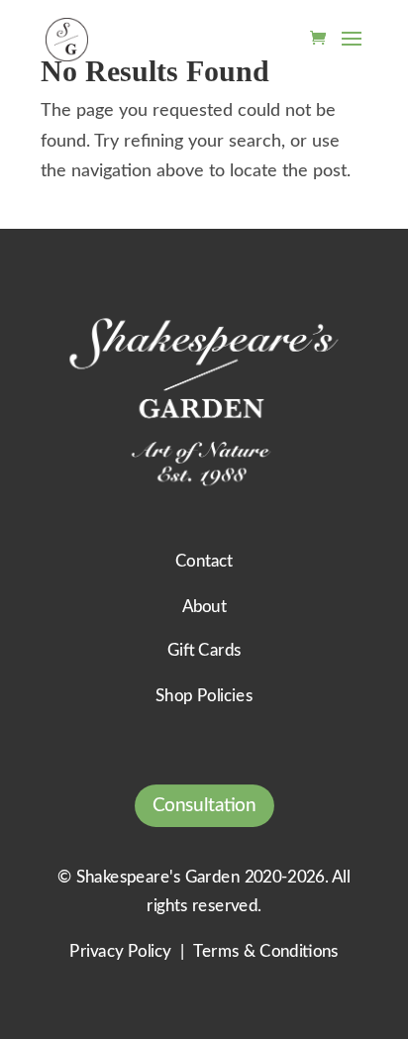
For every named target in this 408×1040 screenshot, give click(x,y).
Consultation (204, 805)
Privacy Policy (120, 951)
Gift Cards (204, 651)
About (204, 606)
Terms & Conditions (265, 951)
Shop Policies (204, 696)
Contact (204, 562)
